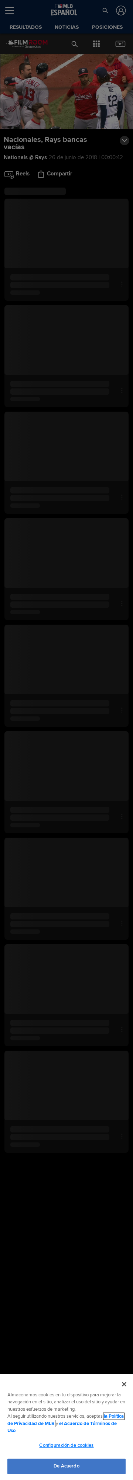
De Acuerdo (66, 1466)
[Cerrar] (124, 1384)
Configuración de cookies (66, 1445)
